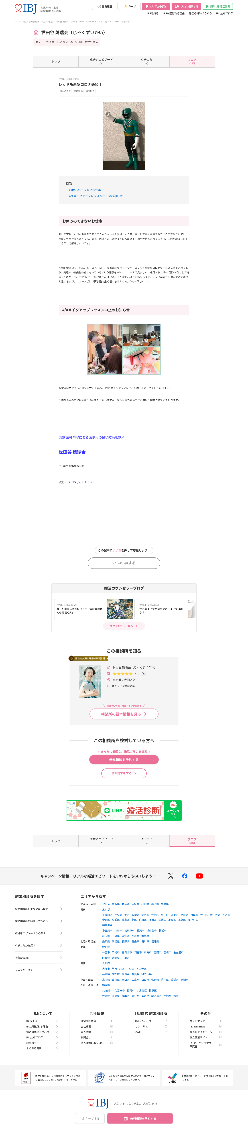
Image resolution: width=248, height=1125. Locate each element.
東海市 (148, 952)
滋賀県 (125, 974)
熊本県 (125, 996)
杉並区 (116, 919)
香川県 (165, 979)
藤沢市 (140, 930)
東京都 (106, 909)
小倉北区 (142, 990)
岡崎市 (116, 952)
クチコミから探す (25, 945)
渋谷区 (226, 915)
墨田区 (165, 915)
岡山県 (125, 979)
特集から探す (22, 957)
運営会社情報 (88, 1021)
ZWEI (138, 1032)
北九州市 (107, 990)
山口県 (145, 979)
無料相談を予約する (143, 1118)
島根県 (116, 979)
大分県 (135, 996)
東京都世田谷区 (48, 21)
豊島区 (125, 919)
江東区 (174, 915)
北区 (134, 919)
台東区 (155, 915)
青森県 (116, 904)
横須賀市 (152, 930)
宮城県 (135, 904)
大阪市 (106, 968)
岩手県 (125, 904)
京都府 (116, 974)
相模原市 (129, 930)
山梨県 (106, 941)
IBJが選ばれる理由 (174, 13)
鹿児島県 (156, 996)
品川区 (184, 915)
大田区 (204, 915)
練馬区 (162, 919)
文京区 (145, 915)
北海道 (106, 904)
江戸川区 (193, 919)
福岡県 (106, 985)
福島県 (165, 904)
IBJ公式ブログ (224, 13)
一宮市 (106, 952)
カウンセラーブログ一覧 (97, 21)
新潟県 (116, 941)
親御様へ (31, 1042)
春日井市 (127, 952)
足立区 (172, 919)
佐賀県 (106, 996)
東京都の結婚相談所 (31, 21)
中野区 (106, 919)
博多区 (153, 990)
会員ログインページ (201, 1032)
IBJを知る (152, 13)
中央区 (118, 915)
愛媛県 (174, 979)
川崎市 (118, 930)
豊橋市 (167, 952)
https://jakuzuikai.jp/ (71, 465)
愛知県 (106, 947)
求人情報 (86, 1032)
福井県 (155, 941)
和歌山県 (146, 974)
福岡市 (131, 990)
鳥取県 (106, 979)
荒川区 (143, 919)
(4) (147, 61)
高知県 (184, 979)
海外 (175, 996)
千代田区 (107, 915)
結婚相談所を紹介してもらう (31, 921)
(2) (101, 61)
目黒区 (194, 915)
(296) (192, 61)
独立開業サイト (199, 1037)
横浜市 (162, 930)
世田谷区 (215, 915)
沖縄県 (167, 996)
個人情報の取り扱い (92, 1042)
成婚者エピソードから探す (30, 933)
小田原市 (107, 930)
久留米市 (120, 990)
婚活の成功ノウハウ (200, 13)
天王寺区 (141, 968)
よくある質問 (34, 1048)
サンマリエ (141, 1026)
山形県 (155, 904)
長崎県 (116, 996)
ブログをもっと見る (121, 626)
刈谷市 (138, 952)
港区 (126, 915)
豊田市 (157, 952)
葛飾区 (182, 919)
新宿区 (135, 915)
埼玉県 (106, 936)
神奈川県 (107, 925)
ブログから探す (24, 970)
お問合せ (86, 1037)
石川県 (145, 941)
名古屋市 (178, 952)
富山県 (135, 941)
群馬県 (145, 936)
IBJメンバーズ (143, 1021)
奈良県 (135, 974)
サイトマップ (197, 1021)
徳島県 (155, 979)
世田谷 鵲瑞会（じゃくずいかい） (71, 21)
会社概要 (86, 1026)
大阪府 (106, 963)
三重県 (125, 957)
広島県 (135, 979)
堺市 (114, 968)
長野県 (125, 941)
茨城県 (125, 936)
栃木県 (135, 936)
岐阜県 (106, 957)
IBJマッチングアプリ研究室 (202, 1044)
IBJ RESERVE (197, 1026)
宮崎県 (145, 996)
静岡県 (116, 957)
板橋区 (152, 919)
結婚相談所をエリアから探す (31, 909)
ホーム (18, 21)
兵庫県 (106, 974)
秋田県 (145, 904)
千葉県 (116, 936)
